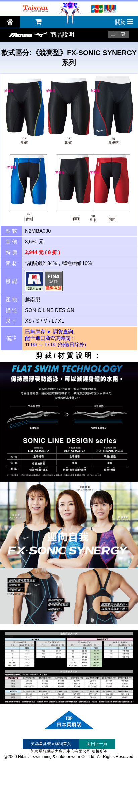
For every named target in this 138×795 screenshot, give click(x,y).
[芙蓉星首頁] (70, 24)
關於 (121, 22)
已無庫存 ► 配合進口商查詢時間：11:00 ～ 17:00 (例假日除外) (55, 338)
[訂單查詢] (38, 22)
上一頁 (118, 34)
